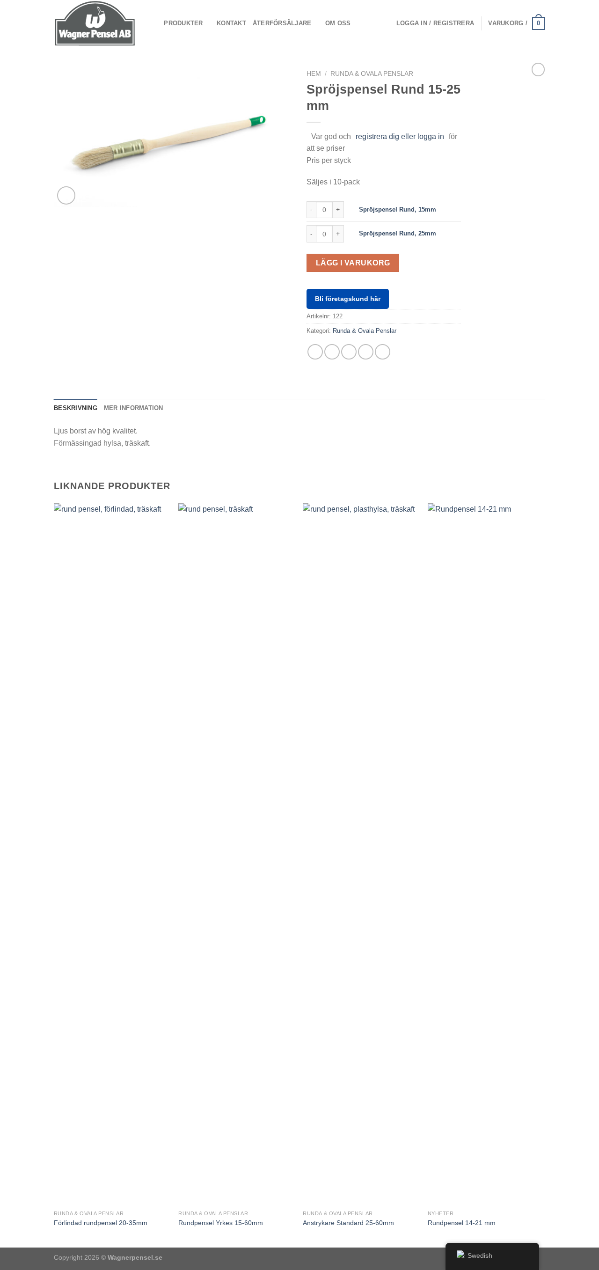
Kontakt (231, 23)
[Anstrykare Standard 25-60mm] (360, 854)
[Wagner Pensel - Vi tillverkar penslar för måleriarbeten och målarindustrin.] (95, 23)
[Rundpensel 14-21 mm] (485, 854)
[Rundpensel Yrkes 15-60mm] (236, 854)
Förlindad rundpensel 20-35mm (100, 1222)
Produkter (183, 23)
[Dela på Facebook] (315, 352)
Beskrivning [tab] (75, 407)
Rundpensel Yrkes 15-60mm (220, 1222)
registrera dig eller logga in (400, 136)
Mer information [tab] (133, 407)
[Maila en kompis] (349, 352)
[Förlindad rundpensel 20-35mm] (111, 854)
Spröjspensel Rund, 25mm (397, 233)
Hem (314, 73)
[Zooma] (66, 195)
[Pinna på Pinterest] (365, 352)
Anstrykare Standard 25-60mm (348, 1222)
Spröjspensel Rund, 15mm (397, 209)
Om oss (338, 23)
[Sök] (153, 23)
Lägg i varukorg (353, 263)
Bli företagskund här (347, 298)
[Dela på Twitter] (332, 352)
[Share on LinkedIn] (382, 352)
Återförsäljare (282, 23)
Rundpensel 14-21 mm (462, 1222)
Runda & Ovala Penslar (371, 73)
